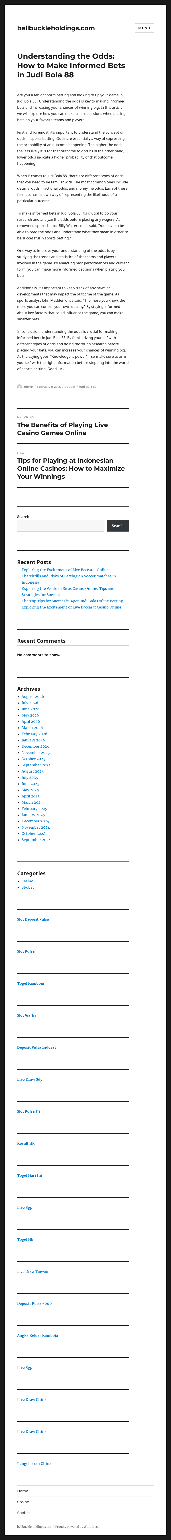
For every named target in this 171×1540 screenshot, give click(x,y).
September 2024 (36, 839)
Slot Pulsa (26, 951)
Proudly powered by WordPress (77, 1527)
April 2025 (31, 796)
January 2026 (33, 740)
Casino (27, 881)
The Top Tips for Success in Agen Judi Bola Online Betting (72, 601)
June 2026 (31, 709)
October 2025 (33, 759)
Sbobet (70, 386)
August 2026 (33, 696)
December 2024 (35, 821)
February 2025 (34, 808)
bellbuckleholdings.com (56, 28)
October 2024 (33, 833)
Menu (144, 28)
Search (23, 516)
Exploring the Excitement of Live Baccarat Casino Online (71, 607)
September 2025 (36, 765)
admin (28, 386)
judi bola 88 (87, 386)
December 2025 (35, 746)
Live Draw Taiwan (32, 1271)
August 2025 (33, 771)
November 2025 (36, 752)
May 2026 (30, 715)
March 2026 (32, 727)
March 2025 (32, 802)
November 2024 (36, 827)
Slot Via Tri (26, 1015)
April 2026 (31, 721)
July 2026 (30, 703)
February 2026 (34, 734)
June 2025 (30, 783)
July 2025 (30, 777)
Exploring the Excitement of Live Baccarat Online (65, 570)
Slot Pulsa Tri (28, 1111)
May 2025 (30, 790)
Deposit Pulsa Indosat (36, 1047)
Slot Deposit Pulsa (33, 919)
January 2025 (33, 815)
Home (22, 1491)
